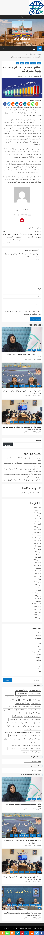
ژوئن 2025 (37, 543)
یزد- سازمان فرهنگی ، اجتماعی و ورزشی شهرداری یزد (25, 745)
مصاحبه (38, 657)
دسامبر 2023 (36, 593)
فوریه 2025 (37, 554)
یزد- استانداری (14, 736)
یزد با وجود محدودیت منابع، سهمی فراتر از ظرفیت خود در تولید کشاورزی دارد (22, 392)
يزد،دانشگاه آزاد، (22, 713)
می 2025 (38, 546)
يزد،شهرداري (24, 719)
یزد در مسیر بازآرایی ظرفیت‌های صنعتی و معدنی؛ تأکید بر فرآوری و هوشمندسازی (22, 914)
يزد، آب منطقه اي (21, 690)
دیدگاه (38, 260)
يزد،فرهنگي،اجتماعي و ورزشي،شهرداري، (28, 726)
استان (39, 63)
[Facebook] (5, 104)
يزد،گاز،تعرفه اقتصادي (35, 228)
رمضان (39, 655)
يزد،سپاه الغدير (35, 719)
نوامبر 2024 (37, 563)
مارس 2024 (37, 585)
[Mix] (28, 104)
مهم (22, 63)
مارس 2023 (37, 618)
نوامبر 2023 (37, 596)
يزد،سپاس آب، (18, 716)
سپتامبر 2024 (36, 568)
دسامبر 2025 (37, 527)
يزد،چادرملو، (24, 736)
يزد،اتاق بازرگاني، (21, 697)
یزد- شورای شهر (35, 752)
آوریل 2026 (37, 518)
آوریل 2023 (37, 615)
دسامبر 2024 (37, 560)
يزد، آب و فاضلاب (22, 693)
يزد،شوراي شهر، (23, 723)
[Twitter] (9, 104)
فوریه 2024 (37, 587)
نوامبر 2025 (37, 529)
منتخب (21, 386)
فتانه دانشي (36, 76)
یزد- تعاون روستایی (34, 739)
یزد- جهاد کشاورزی (9, 739)
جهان (39, 649)
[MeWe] (25, 104)
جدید (27, 63)
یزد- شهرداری (12, 749)
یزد (17, 63)
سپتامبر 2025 (36, 535)
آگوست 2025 (36, 538)
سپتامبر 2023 (36, 601)
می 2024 (38, 579)
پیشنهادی (33, 63)
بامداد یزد (22, 38)
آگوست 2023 (36, 604)
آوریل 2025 (37, 549)
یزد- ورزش (25, 752)
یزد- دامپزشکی (35, 742)
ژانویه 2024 (37, 590)
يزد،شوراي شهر (35, 723)
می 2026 (38, 516)
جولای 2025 (37, 541)
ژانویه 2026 (37, 524)
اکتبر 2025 (37, 532)
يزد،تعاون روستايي (14, 706)
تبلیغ (39, 641)
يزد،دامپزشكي (8, 710)
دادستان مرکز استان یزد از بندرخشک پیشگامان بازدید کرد (22, 480)
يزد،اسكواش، (36, 703)
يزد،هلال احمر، (35, 736)
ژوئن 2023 (37, 609)
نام (39, 289)
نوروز (39, 666)
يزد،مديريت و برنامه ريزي (32, 729)
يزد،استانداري (24, 700)
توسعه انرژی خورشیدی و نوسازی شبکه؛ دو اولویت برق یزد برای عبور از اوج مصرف (22, 428)
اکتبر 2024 (37, 565)
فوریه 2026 (37, 521)
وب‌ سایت (38, 304)
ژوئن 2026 (37, 513)
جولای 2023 (37, 607)
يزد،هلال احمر (8, 732)
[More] (36, 104)
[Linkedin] (17, 104)
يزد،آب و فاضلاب (35, 693)
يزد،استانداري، (13, 700)
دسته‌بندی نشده (35, 652)
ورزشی (39, 668)
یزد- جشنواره (21, 739)
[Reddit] (13, 104)
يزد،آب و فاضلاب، (34, 697)
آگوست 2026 (37, 507)
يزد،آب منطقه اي (35, 690)
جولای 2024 (37, 574)
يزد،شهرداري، (13, 719)
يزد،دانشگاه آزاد (35, 713)
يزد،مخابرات (10, 726)
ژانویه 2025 (37, 557)
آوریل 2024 (37, 582)
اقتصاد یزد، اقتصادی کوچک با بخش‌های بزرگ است (31, 234)
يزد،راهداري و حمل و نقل (32, 716)
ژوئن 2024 (37, 576)
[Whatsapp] (32, 104)
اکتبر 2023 (37, 598)
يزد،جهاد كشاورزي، (20, 710)
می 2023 (38, 612)
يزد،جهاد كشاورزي (34, 710)
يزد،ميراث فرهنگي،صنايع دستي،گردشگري (27, 732)
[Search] (4, 48)
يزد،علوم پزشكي (11, 723)
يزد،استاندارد (9, 697)
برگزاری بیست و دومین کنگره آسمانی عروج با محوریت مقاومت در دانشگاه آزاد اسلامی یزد (12, 237)
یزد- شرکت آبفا (23, 749)
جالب (39, 643)
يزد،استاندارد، (36, 700)
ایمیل (38, 296)
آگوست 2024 (36, 571)
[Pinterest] (21, 104)
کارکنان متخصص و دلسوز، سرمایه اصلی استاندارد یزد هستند (23, 356)
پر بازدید (38, 635)
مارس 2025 (37, 552)
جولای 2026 (37, 510)
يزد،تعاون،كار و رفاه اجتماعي (31, 706)
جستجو (38, 440)
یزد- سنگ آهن (35, 749)
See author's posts (29, 215)
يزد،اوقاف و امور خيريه (22, 703)
